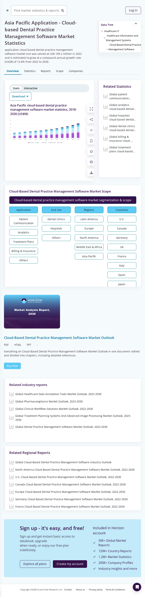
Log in (133, 10)
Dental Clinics (56, 219)
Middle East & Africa (89, 247)
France (122, 256)
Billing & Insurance (23, 251)
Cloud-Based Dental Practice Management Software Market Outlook (125, 49)
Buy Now (12, 366)
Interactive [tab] (30, 88)
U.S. (121, 219)
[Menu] (7, 10)
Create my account (70, 564)
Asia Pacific (89, 256)
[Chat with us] (137, 587)
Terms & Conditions (115, 589)
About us (80, 589)
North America (89, 237)
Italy (121, 265)
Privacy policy (96, 589)
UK (122, 247)
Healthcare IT (111, 31)
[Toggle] (102, 31)
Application (23, 210)
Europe (89, 228)
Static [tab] (16, 88)
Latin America (89, 219)
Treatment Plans (23, 241)
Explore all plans (35, 564)
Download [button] (19, 96)
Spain (121, 275)
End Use (56, 210)
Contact (68, 589)
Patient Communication (24, 221)
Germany (122, 237)
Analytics (23, 232)
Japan (121, 284)
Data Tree (107, 25)
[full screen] (91, 109)
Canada (122, 228)
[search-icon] (62, 10)
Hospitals (56, 228)
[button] (111, 31)
